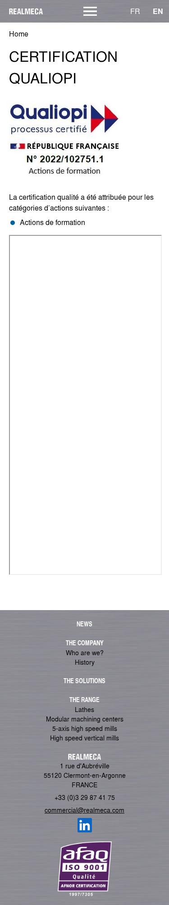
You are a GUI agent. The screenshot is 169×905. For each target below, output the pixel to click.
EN (158, 11)
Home (18, 33)
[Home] (22, 11)
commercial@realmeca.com (84, 809)
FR (135, 11)
